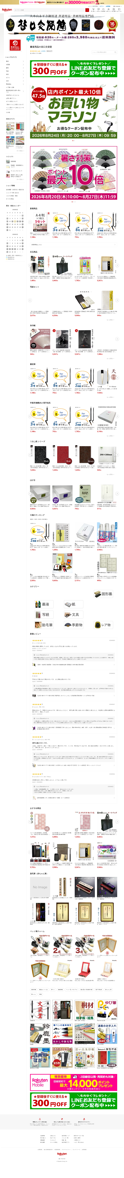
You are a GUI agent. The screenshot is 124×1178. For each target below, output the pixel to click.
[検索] (87, 10)
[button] (117, 6)
